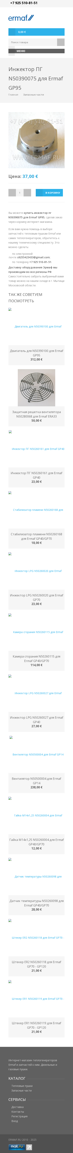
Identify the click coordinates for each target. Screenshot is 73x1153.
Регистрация (19, 1116)
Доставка (17, 1107)
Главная (13, 94)
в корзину (52, 192)
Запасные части (33, 94)
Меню (21, 51)
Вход (14, 1121)
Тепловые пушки (22, 1086)
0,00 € (22, 32)
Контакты (17, 1111)
